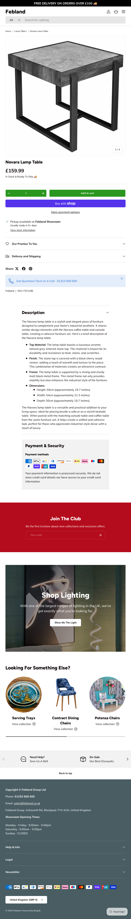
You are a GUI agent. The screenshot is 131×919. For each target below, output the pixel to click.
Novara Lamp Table (39, 31)
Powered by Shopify (31, 910)
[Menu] (123, 11)
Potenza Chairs (107, 718)
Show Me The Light (65, 622)
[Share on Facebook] (23, 268)
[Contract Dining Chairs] (65, 695)
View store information (22, 230)
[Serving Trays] (24, 695)
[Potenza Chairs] (107, 695)
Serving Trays (23, 718)
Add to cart (87, 193)
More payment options (65, 212)
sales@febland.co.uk (27, 803)
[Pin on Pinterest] (30, 268)
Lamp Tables (20, 31)
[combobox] (65, 20)
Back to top (65, 773)
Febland (9, 290)
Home (8, 31)
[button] (116, 11)
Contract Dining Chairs (65, 720)
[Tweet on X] (16, 268)
